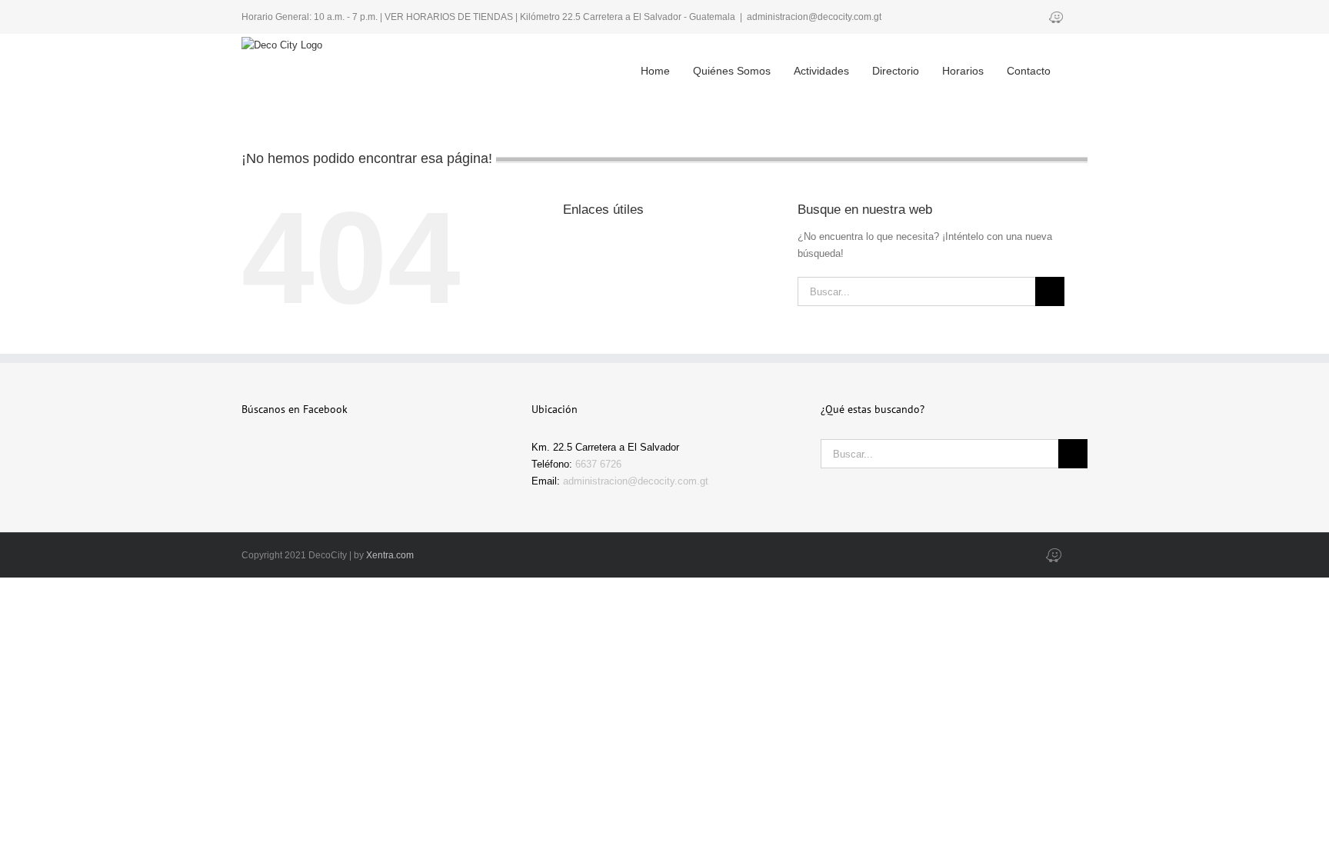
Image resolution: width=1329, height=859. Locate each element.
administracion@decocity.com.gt (814, 17)
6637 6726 (598, 464)
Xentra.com (390, 555)
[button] (1066, 58)
